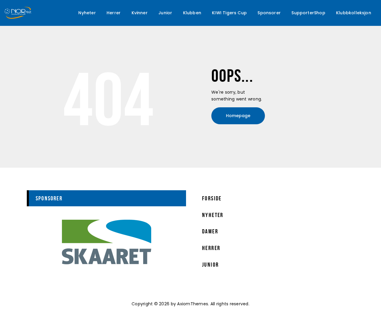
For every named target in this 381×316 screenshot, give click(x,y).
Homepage (238, 116)
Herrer (211, 248)
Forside (212, 198)
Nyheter (213, 215)
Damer (210, 231)
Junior (210, 264)
